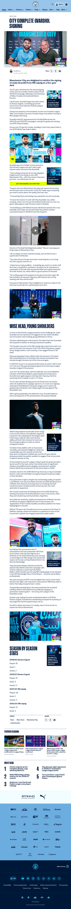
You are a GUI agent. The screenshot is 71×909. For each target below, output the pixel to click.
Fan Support (35, 901)
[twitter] (38, 878)
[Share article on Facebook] (55, 71)
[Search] (52, 4)
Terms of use (27, 888)
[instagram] (33, 878)
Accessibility (7, 885)
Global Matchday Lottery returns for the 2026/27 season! (19, 776)
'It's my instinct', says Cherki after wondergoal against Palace (53, 776)
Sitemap (45, 888)
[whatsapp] (28, 878)
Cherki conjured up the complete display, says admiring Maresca (19, 768)
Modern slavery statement (48, 885)
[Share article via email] (59, 71)
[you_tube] (23, 878)
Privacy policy (63, 885)
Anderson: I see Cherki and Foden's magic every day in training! (20, 784)
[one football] (59, 878)
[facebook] (48, 878)
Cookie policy (33, 885)
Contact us (37, 888)
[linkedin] (54, 878)
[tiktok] (44, 878)
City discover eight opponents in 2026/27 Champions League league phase (54, 768)
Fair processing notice (20, 885)
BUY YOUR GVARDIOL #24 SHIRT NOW (27, 183)
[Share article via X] (51, 71)
